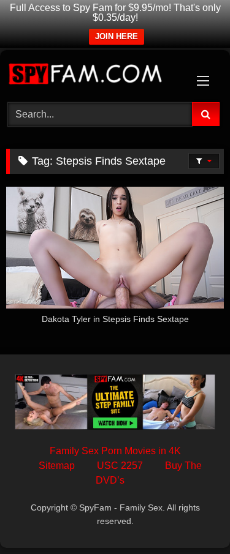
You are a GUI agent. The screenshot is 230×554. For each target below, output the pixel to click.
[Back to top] (191, 518)
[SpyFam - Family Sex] (94, 74)
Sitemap (57, 465)
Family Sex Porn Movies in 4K (115, 451)
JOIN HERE (116, 36)
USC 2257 (120, 465)
